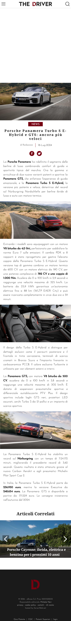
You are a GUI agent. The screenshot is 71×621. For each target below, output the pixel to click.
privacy (20, 605)
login (55, 619)
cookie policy (30, 605)
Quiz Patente (19, 619)
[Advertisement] (35, 45)
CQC (30, 619)
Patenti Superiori (43, 619)
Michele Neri (46, 602)
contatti (41, 605)
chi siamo (50, 605)
